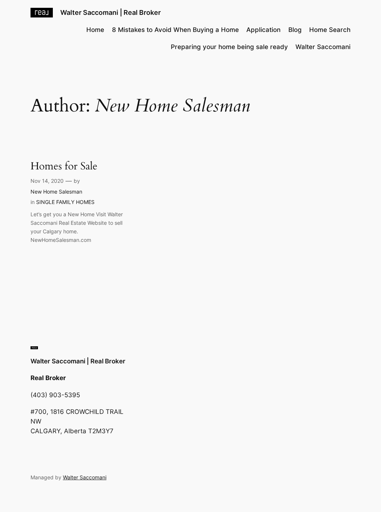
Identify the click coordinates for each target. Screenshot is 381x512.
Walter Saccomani (84, 477)
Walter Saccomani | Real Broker (110, 12)
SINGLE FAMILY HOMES (65, 202)
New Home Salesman (56, 191)
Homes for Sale (64, 166)
